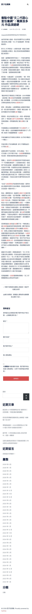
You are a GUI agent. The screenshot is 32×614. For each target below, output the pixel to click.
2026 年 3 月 (7, 481)
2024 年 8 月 (7, 543)
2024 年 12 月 (7, 530)
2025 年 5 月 (7, 513)
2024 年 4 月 (7, 556)
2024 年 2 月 (7, 562)
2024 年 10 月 (7, 536)
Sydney (3, 611)
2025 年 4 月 (7, 516)
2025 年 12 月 (7, 490)
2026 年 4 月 (7, 477)
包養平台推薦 (15, 119)
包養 (11, 65)
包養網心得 (9, 240)
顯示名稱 (6, 337)
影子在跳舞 (5, 4)
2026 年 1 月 (7, 487)
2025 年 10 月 (7, 497)
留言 (5, 321)
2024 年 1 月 (7, 565)
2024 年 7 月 (7, 546)
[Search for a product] (27, 4)
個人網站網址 (7, 355)
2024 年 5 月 (7, 552)
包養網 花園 (22, 193)
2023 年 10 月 (7, 572)
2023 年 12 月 (7, 569)
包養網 (17, 86)
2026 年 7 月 (7, 468)
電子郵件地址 (8, 346)
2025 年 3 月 (7, 520)
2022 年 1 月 (7, 582)
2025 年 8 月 (7, 503)
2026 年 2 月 (7, 484)
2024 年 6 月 (7, 549)
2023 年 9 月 (7, 575)
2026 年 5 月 (7, 474)
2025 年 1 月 (7, 526)
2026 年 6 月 (7, 471)
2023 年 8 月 (7, 578)
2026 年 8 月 (7, 464)
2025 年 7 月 (7, 507)
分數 (4, 592)
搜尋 (4, 392)
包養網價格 (9, 184)
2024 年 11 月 (7, 533)
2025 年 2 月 (7, 523)
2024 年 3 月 (7, 559)
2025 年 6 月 (7, 510)
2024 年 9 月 (7, 539)
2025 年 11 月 (7, 494)
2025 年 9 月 (7, 500)
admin (5, 29)
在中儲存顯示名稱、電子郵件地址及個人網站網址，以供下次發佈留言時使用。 (16, 369)
